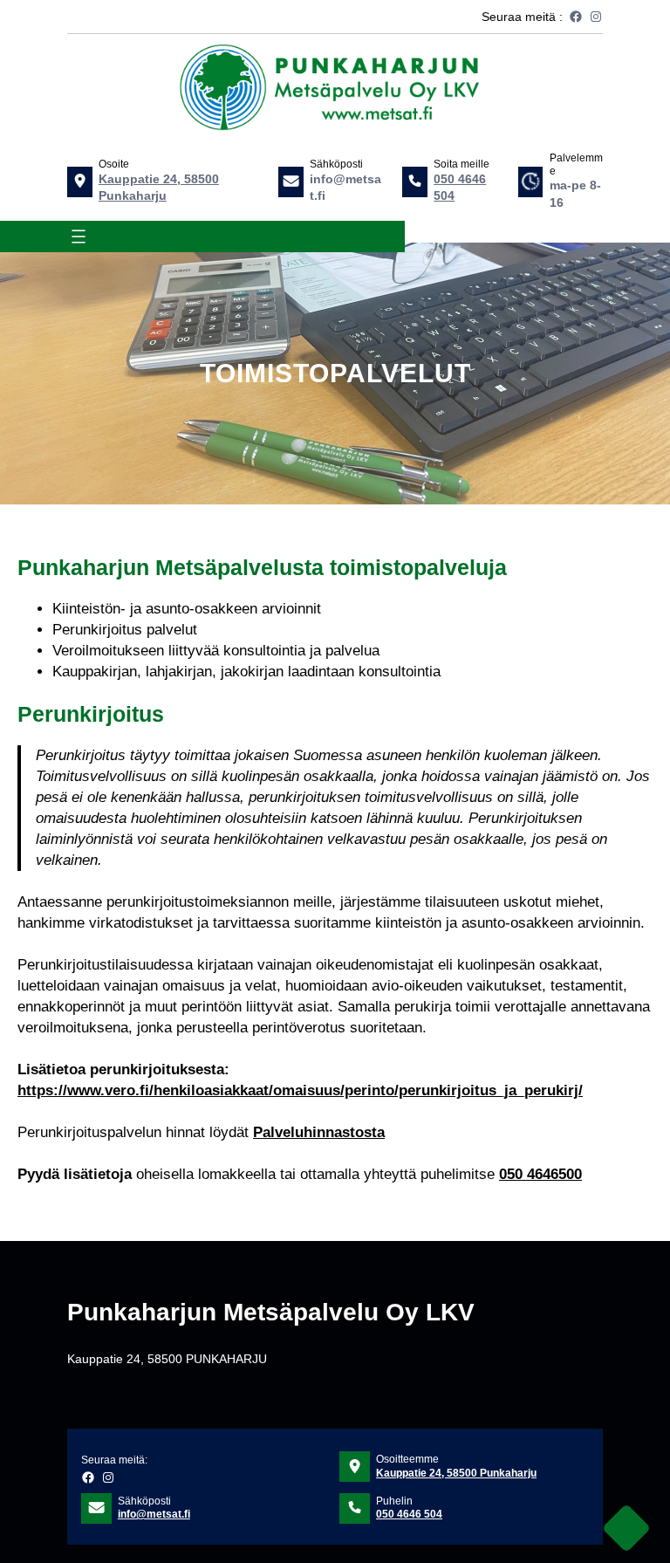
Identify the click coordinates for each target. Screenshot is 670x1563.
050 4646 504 (409, 1514)
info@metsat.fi (154, 1514)
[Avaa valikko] (78, 236)
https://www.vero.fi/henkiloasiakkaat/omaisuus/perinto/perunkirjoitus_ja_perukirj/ (300, 1090)
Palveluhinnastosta (319, 1132)
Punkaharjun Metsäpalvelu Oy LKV (271, 1312)
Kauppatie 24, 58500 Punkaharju (456, 1473)
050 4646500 (540, 1174)
